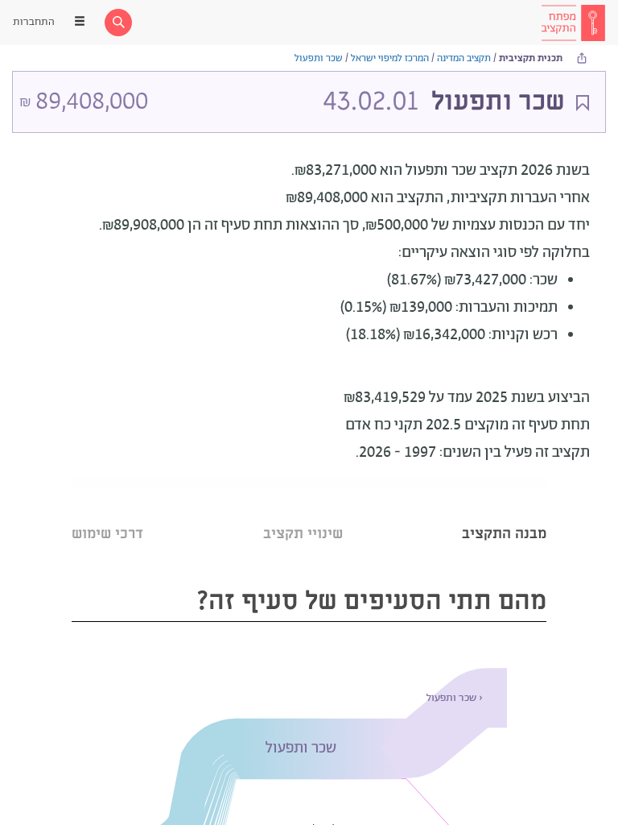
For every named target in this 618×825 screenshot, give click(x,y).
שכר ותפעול (319, 58)
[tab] (504, 513)
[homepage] (573, 23)
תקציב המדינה (464, 58)
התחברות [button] (34, 22)
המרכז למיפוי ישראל (390, 58)
